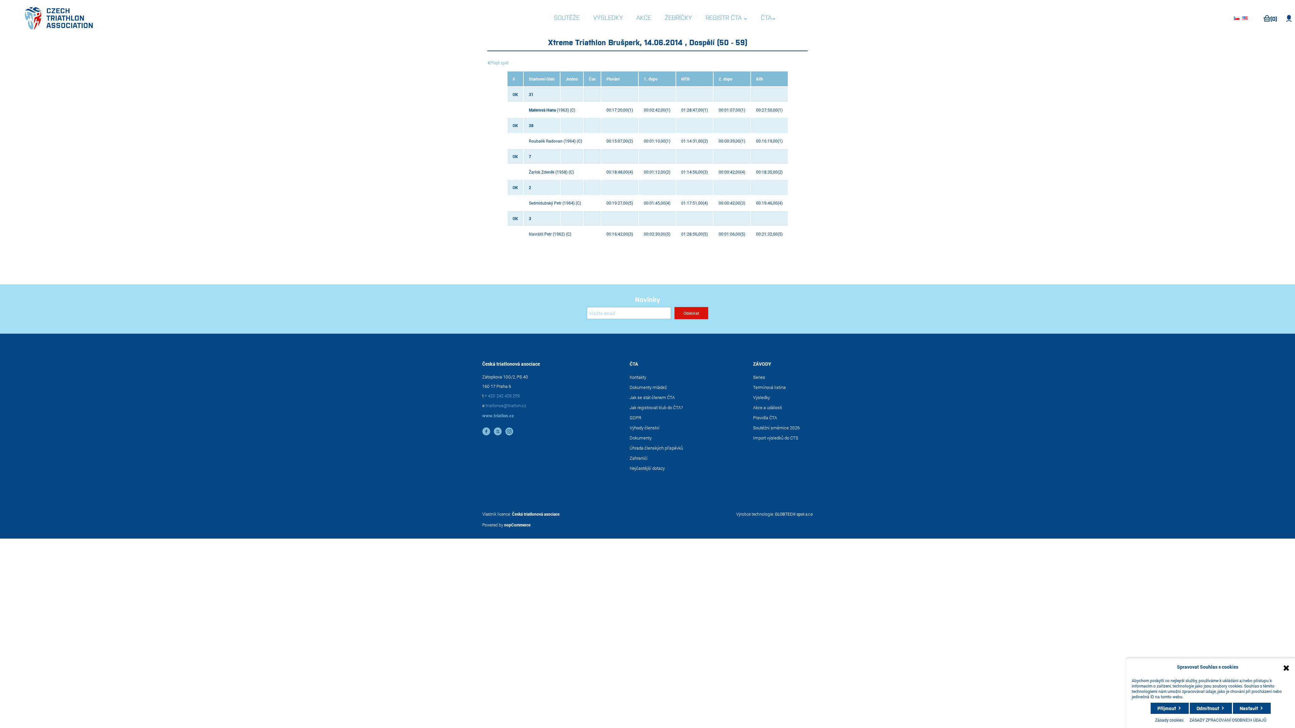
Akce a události (767, 407)
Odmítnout (1208, 708)
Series (759, 377)
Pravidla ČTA (765, 418)
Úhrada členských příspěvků (656, 448)
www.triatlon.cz (498, 416)
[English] (1246, 18)
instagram (509, 431)
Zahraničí (639, 458)
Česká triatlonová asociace (535, 514)
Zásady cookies (1169, 720)
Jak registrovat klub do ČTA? (656, 407)
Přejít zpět (499, 62)
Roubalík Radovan (546, 141)
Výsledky (761, 397)
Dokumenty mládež (648, 387)
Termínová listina (769, 387)
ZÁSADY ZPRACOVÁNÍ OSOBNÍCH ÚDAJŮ (1227, 720)
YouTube (498, 431)
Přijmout (1166, 708)
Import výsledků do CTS (775, 438)
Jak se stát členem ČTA (652, 397)
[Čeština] (1237, 18)
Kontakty (638, 377)
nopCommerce (517, 524)
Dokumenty (641, 438)
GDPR (635, 418)
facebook (486, 431)
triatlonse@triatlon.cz (506, 405)
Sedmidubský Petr (545, 203)
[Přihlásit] (1289, 18)
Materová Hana (542, 110)
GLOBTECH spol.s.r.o (794, 514)
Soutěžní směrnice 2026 (776, 428)
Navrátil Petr (540, 234)
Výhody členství (644, 428)
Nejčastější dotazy (647, 468)
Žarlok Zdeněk (541, 172)
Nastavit (1249, 708)
